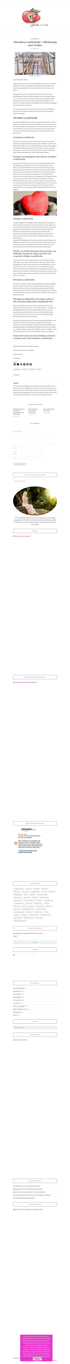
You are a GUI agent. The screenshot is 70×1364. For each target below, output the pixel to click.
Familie (27, 897)
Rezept (49, 906)
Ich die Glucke (17, 1000)
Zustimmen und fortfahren (37, 1358)
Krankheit (38, 903)
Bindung (24, 369)
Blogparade (35, 891)
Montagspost (17, 1012)
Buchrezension (17, 991)
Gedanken (32, 369)
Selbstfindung (41, 909)
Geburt (35, 897)
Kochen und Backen (19, 1006)
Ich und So (16, 1003)
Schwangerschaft (28, 909)
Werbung (38, 917)
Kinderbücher (19, 903)
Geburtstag (44, 897)
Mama (16, 906)
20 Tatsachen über (18, 988)
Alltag (28, 888)
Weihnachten (28, 917)
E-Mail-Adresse (15, 453)
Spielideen (38, 912)
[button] (15, 364)
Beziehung (17, 369)
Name (15, 448)
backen (45, 888)
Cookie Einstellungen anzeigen (42, 1356)
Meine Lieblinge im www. (20, 1009)
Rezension (40, 906)
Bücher (52, 891)
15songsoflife (18, 888)
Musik (23, 906)
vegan (24, 915)
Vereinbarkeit (45, 915)
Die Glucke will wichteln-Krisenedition (24, 1198)
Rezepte (17, 909)
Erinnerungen (42, 894)
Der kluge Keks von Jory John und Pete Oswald (26, 1186)
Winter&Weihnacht (20, 920)
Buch (44, 891)
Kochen (29, 903)
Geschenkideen (29, 900)
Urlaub (17, 915)
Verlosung (18, 917)
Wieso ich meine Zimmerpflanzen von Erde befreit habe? (29, 1192)
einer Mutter (31, 94)
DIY (25, 894)
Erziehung (18, 897)
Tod (47, 912)
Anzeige (36, 888)
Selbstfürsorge (19, 912)
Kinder (39, 900)
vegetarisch (34, 915)
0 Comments (16, 375)
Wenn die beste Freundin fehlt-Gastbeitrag (32, 410)
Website (15, 458)
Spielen (29, 912)
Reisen (31, 906)
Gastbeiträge (35, 38)
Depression (18, 894)
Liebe (46, 903)
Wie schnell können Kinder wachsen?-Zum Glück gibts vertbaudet (32, 1195)
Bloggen (25, 891)
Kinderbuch (49, 900)
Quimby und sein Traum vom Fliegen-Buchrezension (28, 1189)
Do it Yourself (17, 994)
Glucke (15, 383)
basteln (17, 891)
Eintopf (32, 894)
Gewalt (39, 369)
